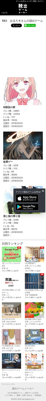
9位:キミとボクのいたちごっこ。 (11, 371)
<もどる (4, 13)
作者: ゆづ (29, 348)
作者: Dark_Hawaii (9, 322)
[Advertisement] (23, 52)
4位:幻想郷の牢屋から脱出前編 (34, 291)
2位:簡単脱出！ (30, 263)
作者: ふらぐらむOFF (33, 322)
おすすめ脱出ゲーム (15, 393)
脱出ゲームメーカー (23, 388)
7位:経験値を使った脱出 (11, 346)
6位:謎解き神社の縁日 (33, 319)
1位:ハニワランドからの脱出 (11, 264)
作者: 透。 (6, 375)
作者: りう (6, 295)
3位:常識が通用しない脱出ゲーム (11, 291)
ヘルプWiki (9, 395)
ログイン (40, 1)
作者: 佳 (5, 268)
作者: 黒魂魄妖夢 (31, 295)
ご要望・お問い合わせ (23, 395)
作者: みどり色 (7, 348)
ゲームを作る (21, 1)
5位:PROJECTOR (8, 319)
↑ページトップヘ (8, 384)
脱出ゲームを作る (31, 393)
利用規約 (38, 395)
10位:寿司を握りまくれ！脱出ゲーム (34, 371)
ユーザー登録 (31, 1)
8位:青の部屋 (30, 346)
